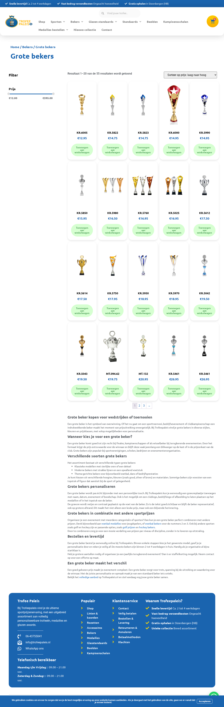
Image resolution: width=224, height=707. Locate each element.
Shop (41, 21)
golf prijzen (129, 527)
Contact (107, 29)
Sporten (56, 21)
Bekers (75, 21)
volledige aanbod (88, 577)
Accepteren (205, 701)
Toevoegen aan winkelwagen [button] (82, 150)
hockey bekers (147, 527)
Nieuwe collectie (85, 29)
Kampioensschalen (175, 21)
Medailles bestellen (51, 29)
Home (14, 47)
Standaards (130, 21)
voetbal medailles (111, 523)
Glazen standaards (101, 21)
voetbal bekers (153, 523)
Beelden (152, 21)
